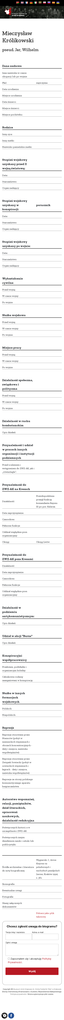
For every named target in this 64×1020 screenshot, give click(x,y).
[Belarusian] (17, 2)
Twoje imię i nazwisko (15, 932)
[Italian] (35, 2)
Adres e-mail (37, 932)
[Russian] (48, 2)
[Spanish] (53, 2)
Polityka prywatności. (18, 994)
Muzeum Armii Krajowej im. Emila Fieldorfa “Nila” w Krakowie (37, 989)
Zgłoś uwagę (11, 942)
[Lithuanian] (40, 2)
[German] (31, 2)
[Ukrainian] (57, 2)
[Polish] (44, 2)
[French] (26, 2)
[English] (22, 2)
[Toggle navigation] (55, 12)
